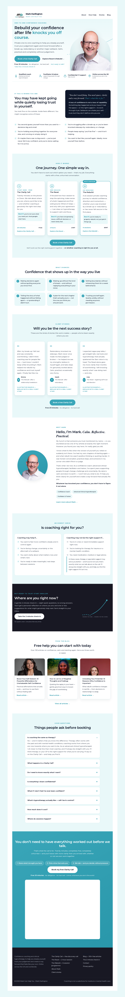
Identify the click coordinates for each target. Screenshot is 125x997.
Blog (109, 15)
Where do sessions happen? (39, 819)
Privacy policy (88, 966)
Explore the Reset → (57, 231)
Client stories (56, 972)
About (83, 15)
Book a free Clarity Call (27, 59)
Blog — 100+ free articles (92, 956)
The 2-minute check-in (91, 960)
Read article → (22, 695)
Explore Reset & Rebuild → (53, 59)
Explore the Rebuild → (91, 231)
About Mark (56, 969)
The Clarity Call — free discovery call (65, 956)
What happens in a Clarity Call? (40, 763)
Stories (102, 15)
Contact (86, 963)
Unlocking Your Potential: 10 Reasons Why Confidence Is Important (93, 681)
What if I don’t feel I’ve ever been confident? (46, 791)
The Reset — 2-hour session (62, 960)
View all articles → (62, 703)
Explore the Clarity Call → (26, 231)
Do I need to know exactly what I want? (44, 772)
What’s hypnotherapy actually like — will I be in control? (50, 800)
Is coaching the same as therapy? (41, 737)
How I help (92, 15)
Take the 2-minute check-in (29, 616)
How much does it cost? (37, 809)
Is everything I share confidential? (41, 782)
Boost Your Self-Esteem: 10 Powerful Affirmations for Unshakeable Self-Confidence (29, 681)
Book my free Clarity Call (63, 870)
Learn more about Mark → (67, 502)
